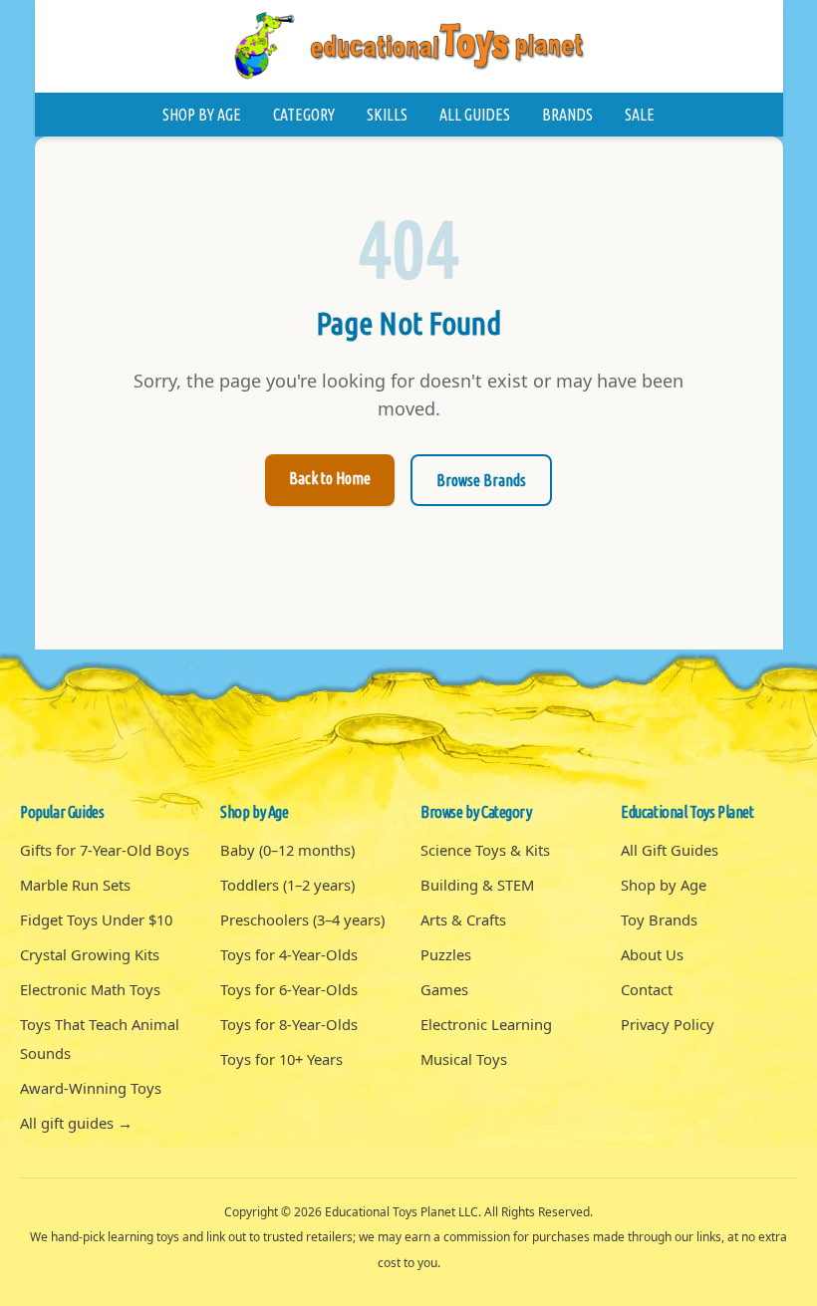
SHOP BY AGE (201, 115)
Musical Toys (463, 1059)
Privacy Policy (667, 1024)
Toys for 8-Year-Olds (289, 1024)
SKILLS (387, 115)
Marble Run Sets (75, 885)
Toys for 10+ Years (281, 1059)
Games (444, 989)
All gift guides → (76, 1123)
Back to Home (330, 478)
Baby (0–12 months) (287, 850)
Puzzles (445, 954)
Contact (647, 989)
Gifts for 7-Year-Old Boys (104, 850)
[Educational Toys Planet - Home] (408, 46)
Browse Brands (481, 480)
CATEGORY (304, 115)
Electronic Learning (486, 1024)
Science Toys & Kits (485, 850)
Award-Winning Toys (90, 1088)
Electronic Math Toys (90, 989)
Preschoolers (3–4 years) (302, 919)
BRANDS (567, 115)
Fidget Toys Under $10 (96, 919)
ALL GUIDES (474, 115)
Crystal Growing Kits (89, 954)
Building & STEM (477, 885)
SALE (640, 115)
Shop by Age (663, 885)
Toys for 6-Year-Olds (289, 989)
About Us (652, 954)
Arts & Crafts (463, 919)
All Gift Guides (669, 850)
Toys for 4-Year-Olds (289, 954)
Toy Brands (659, 919)
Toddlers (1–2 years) (287, 885)
